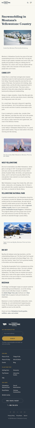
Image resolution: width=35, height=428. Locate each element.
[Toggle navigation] (32, 3)
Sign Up (12, 338)
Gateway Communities (16, 391)
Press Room (19, 415)
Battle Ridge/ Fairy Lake (11, 293)
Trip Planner (5, 373)
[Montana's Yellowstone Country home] (5, 2)
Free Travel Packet (12, 401)
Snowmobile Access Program (14, 209)
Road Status (5, 390)
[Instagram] (14, 412)
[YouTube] (24, 412)
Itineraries (16, 370)
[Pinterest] (21, 412)
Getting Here (5, 370)
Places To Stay (6, 359)
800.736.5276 (14, 405)
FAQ (3, 378)
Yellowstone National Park (6, 386)
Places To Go (5, 356)
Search (25, 415)
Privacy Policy (11, 415)
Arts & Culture (17, 359)
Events (4, 362)
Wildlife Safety (6, 395)
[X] (17, 412)
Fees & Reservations (16, 386)
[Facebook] (10, 412)
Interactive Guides (16, 374)
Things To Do (16, 356)
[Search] (28, 3)
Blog (14, 362)
